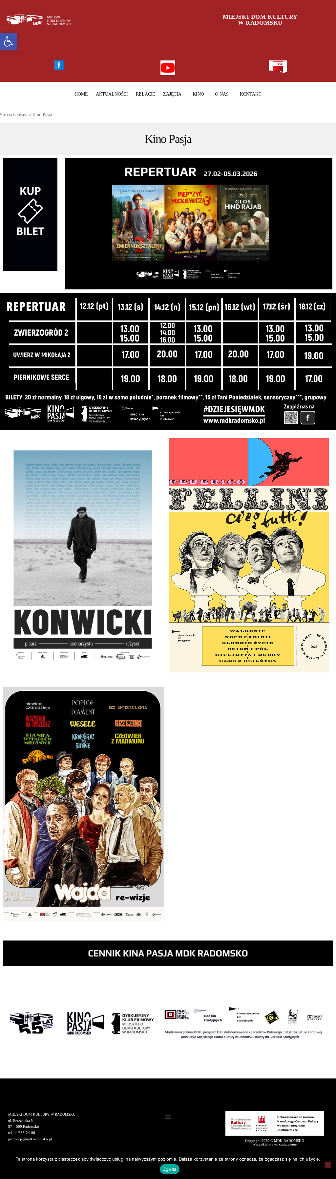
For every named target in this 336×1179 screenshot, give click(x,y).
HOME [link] (81, 94)
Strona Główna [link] (13, 114)
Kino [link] (198, 94)
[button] (168, 1116)
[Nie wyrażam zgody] (328, 1165)
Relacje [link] (145, 94)
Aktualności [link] (112, 94)
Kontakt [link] (251, 94)
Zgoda (169, 1169)
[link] (8, 41)
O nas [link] (221, 94)
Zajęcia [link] (172, 94)
